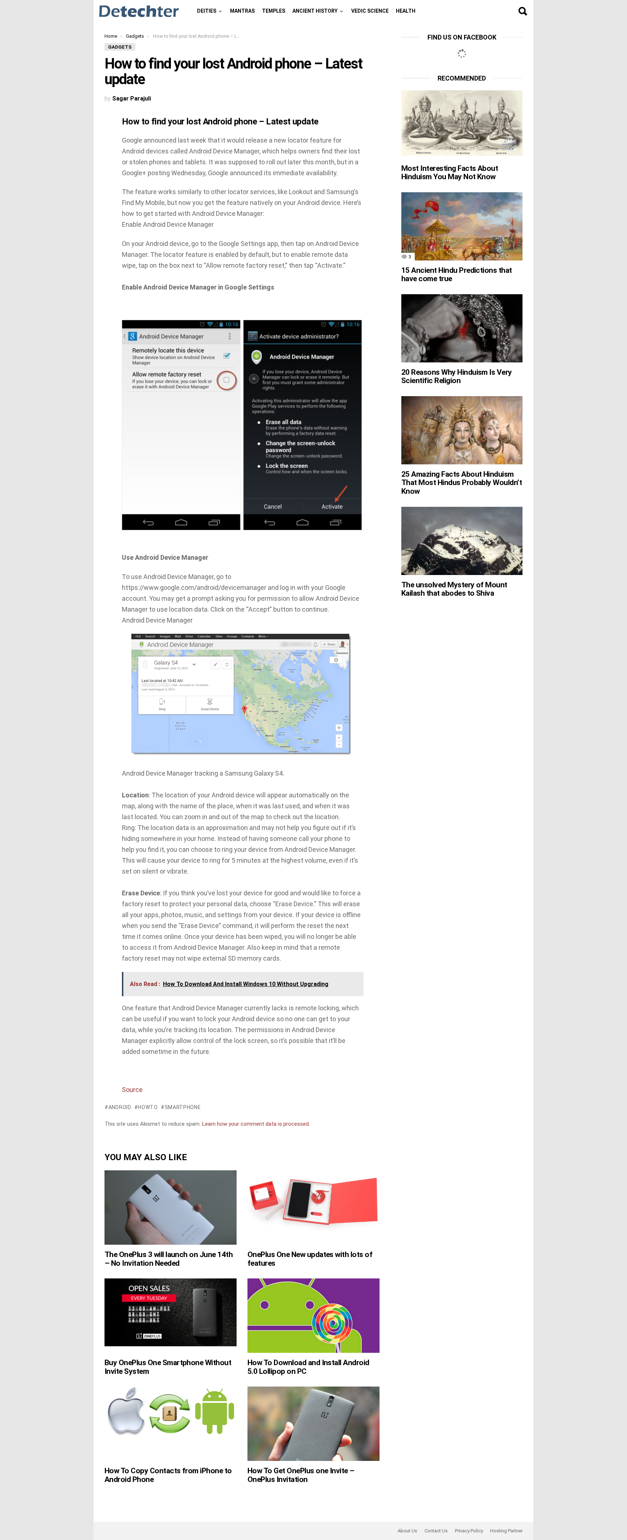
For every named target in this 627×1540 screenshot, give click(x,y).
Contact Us (436, 1530)
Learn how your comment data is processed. (256, 1124)
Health (405, 11)
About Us (407, 1530)
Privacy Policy (469, 1530)
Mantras (242, 11)
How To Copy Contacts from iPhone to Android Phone (168, 1475)
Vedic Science (370, 11)
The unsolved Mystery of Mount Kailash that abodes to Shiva (454, 589)
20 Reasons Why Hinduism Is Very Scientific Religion (456, 376)
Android (119, 1107)
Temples (273, 11)
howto (148, 1107)
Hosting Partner (506, 1530)
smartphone (183, 1107)
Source (132, 1089)
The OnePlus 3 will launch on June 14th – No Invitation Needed (168, 1259)
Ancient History (314, 11)
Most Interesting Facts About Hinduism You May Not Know (449, 172)
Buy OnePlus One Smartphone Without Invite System (167, 1367)
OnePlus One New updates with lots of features (309, 1259)
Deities (206, 11)
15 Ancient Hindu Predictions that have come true (456, 274)
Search (522, 11)
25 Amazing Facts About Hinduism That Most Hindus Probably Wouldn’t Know (461, 483)
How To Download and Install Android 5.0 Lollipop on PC (308, 1367)
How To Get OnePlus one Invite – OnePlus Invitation (301, 1475)
